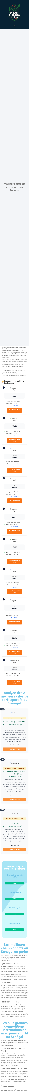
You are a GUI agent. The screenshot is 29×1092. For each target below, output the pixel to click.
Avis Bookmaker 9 (14, 647)
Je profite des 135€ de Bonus (14, 622)
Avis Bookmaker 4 (14, 496)
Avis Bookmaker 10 (14, 678)
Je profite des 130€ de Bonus (14, 591)
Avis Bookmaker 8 (14, 617)
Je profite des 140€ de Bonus (14, 652)
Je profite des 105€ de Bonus (14, 440)
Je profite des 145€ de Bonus (14, 682)
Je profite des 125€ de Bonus (14, 561)
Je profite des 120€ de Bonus (14, 531)
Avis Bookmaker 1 (14, 405)
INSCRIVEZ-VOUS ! (15, 749)
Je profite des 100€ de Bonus (14, 410)
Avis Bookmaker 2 (14, 435)
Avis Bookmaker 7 (14, 587)
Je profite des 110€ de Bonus (14, 470)
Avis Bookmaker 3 (14, 466)
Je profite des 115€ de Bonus (14, 500)
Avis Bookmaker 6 (14, 556)
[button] (14, 26)
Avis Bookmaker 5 (14, 526)
